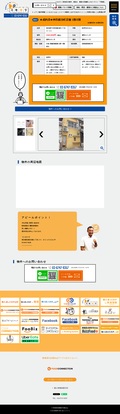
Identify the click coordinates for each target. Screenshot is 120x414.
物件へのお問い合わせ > (60, 109)
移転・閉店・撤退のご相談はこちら (90, 7)
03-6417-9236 (26, 242)
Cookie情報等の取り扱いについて (60, 410)
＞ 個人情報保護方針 (60, 388)
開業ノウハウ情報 (65, 7)
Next (101, 134)
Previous (41, 134)
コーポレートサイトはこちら (60, 380)
